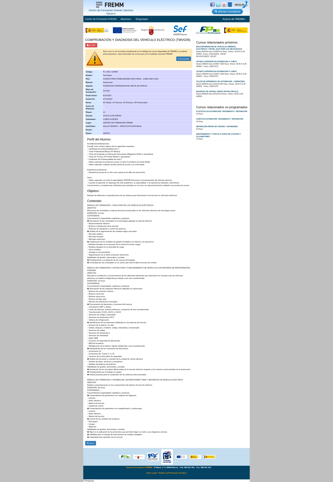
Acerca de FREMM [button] (233, 19)
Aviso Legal (151, 473)
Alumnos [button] (125, 19)
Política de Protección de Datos (173, 473)
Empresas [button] (141, 19)
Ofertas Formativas (228, 11)
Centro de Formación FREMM (101, 19)
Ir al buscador (183, 59)
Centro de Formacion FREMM (139, 467)
